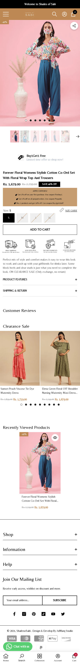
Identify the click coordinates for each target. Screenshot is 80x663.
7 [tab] (54, 120)
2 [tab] (31, 120)
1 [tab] (26, 120)
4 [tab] (40, 120)
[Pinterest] (34, 614)
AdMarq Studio (65, 630)
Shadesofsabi (24, 630)
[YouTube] (53, 614)
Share (74, 26)
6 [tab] (49, 120)
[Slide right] (77, 136)
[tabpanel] (40, 73)
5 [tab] (45, 120)
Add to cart (40, 229)
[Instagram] (24, 614)
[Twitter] (63, 614)
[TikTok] (43, 614)
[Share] (74, 26)
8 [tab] (54, 405)
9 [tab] (59, 405)
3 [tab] (35, 120)
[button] (54, 14)
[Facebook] (14, 614)
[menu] (6, 14)
